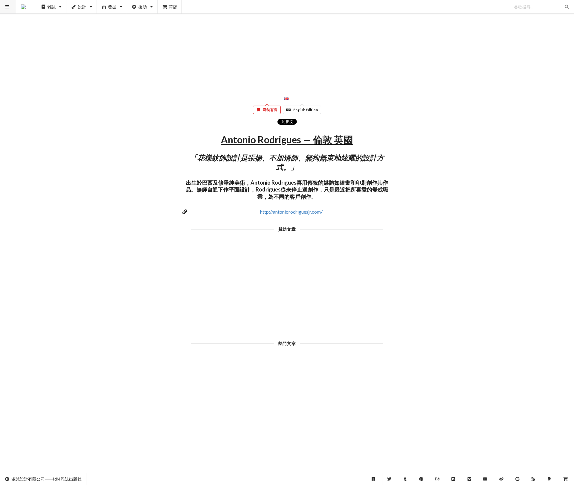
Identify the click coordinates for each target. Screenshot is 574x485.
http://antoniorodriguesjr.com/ (291, 212)
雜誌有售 (270, 109)
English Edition (305, 109)
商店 (173, 6)
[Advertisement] (287, 42)
